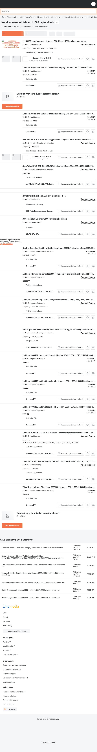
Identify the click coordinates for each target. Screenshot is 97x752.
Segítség (6, 621)
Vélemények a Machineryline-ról (15, 678)
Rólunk (5, 617)
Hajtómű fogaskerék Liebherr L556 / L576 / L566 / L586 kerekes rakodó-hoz (31, 590)
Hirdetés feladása (12, 106)
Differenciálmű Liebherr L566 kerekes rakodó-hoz (44, 219)
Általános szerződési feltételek (14, 665)
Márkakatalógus (9, 682)
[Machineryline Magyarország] (16, 4)
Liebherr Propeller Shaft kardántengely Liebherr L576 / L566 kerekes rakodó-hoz (32, 548)
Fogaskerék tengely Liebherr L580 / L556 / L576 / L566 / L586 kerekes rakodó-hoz (33, 583)
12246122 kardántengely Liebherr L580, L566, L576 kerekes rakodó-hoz (54, 41)
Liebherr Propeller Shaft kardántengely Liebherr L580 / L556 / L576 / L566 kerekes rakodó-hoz (33, 574)
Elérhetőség (7, 625)
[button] (93, 4)
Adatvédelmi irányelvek (12, 669)
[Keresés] (93, 11)
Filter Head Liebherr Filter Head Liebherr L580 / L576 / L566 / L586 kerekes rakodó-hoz (33, 566)
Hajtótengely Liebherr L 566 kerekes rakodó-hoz (44, 196)
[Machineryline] (2, 17)
